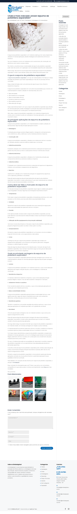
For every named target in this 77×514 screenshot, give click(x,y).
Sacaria (61, 105)
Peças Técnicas (63, 103)
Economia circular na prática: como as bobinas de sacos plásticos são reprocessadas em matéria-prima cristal (64, 68)
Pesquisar (66, 16)
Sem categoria (62, 107)
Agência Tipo (33, 509)
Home (22, 6)
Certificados (44, 6)
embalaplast (13, 20)
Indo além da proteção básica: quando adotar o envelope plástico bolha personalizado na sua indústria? (63, 42)
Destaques (28, 20)
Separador (61, 110)
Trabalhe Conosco (62, 6)
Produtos (35, 6)
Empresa (28, 6)
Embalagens (35, 20)
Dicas (60, 96)
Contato (27, 11)
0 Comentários (43, 20)
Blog (21, 11)
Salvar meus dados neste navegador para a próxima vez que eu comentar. (29, 445)
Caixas (60, 91)
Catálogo (52, 6)
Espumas (61, 100)
